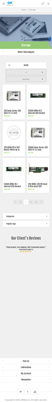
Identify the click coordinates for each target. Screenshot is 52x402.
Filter (26, 65)
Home (24, 10)
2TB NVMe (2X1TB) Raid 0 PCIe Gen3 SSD (37, 185)
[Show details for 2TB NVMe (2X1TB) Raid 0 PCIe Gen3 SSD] (38, 169)
